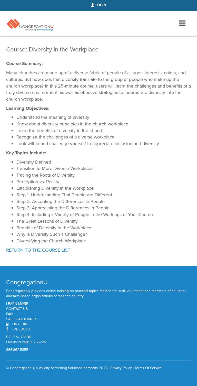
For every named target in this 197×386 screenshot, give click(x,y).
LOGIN (100, 5)
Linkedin (19, 324)
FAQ (9, 314)
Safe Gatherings (21, 319)
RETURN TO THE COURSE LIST (38, 250)
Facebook (21, 329)
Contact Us (17, 309)
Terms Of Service (148, 368)
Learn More (17, 303)
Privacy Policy (121, 368)
